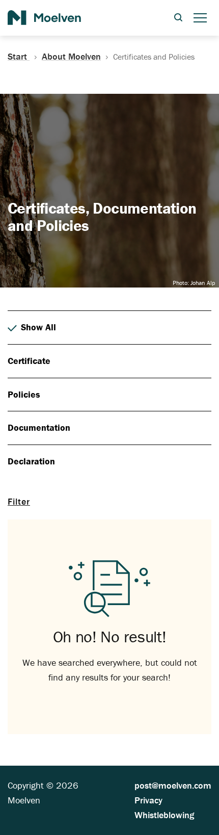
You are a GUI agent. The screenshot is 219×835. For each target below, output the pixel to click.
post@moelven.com (172, 785)
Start (19, 56)
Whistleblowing (164, 815)
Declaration (31, 461)
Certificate (29, 361)
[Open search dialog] (178, 18)
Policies (24, 394)
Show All (38, 327)
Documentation (39, 427)
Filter (19, 501)
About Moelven (71, 56)
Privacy (148, 800)
